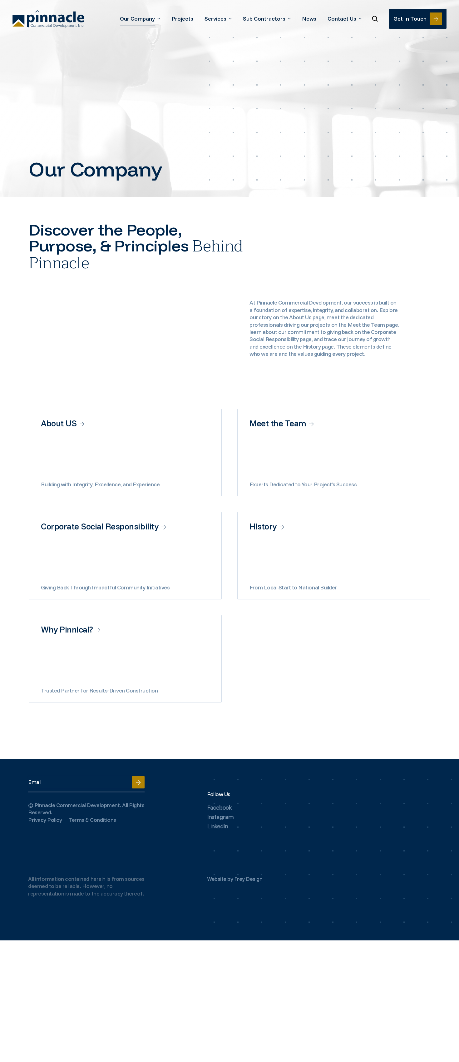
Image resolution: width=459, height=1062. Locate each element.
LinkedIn (217, 826)
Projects (182, 18)
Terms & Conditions (92, 819)
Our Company (137, 18)
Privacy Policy (45, 819)
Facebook (219, 807)
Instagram (220, 817)
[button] (375, 19)
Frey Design (248, 878)
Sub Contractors (264, 18)
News (309, 18)
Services (215, 18)
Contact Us (342, 18)
